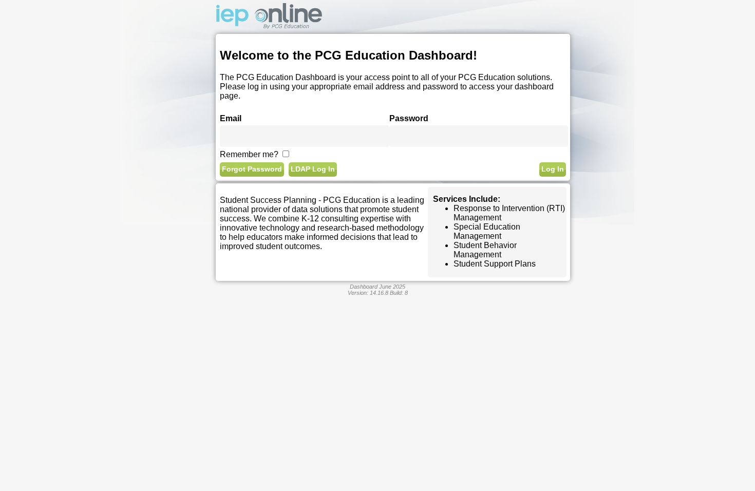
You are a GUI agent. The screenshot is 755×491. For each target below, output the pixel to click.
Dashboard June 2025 (377, 287)
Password (408, 118)
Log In (552, 169)
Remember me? (249, 154)
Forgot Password (252, 169)
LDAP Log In (313, 169)
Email (230, 118)
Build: (399, 293)
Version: (368, 293)
